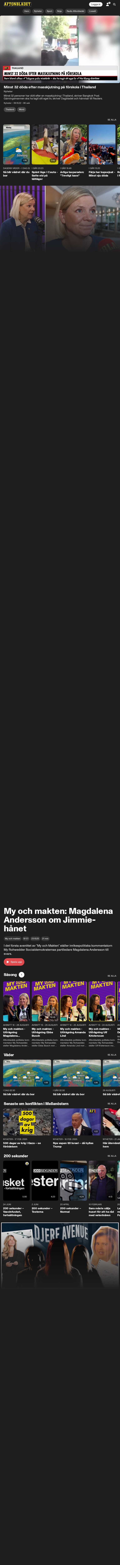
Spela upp (16, 961)
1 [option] (21, 974)
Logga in (95, 4)
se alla (112, 119)
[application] (60, 49)
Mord (21, 109)
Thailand (10, 109)
